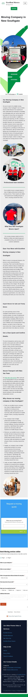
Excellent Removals (8, 635)
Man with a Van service (10, 377)
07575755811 (17, 667)
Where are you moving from (8, 562)
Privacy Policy (6, 653)
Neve (8, 695)
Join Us (5, 650)
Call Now (14, 8)
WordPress (18, 695)
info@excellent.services (12, 669)
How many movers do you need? (9, 582)
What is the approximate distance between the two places (14, 575)
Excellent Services (7, 632)
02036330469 (10, 667)
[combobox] (14, 578)
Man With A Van (7, 638)
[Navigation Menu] (25, 3)
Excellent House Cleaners (9, 641)
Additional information (5, 593)
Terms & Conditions (8, 656)
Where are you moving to (7, 569)
